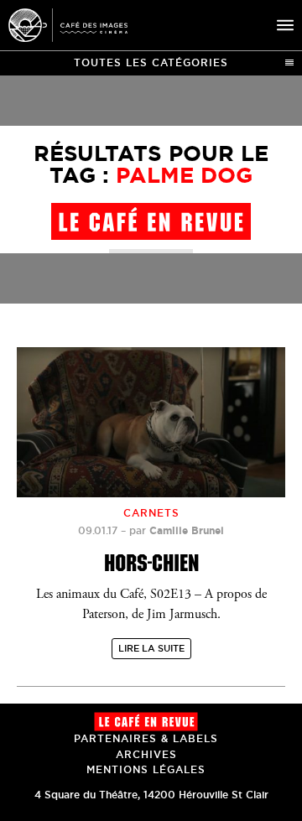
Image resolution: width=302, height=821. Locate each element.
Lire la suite (151, 648)
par (176, 530)
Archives (146, 754)
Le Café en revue (146, 721)
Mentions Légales (146, 769)
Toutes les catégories (151, 62)
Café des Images (68, 25)
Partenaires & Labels (146, 738)
